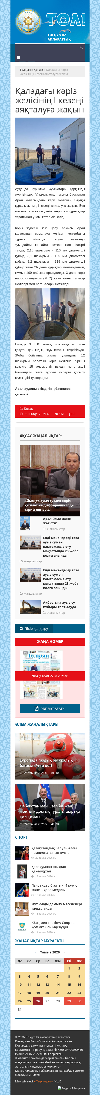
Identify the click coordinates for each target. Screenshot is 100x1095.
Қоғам (28, 408)
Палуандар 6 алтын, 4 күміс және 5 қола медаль (54, 887)
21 (58, 992)
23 (79, 992)
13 (47, 984)
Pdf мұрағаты (53, 708)
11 (29, 984)
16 (79, 984)
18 (29, 992)
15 (69, 984)
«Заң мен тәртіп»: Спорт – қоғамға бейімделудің (53, 924)
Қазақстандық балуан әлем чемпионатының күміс (54, 850)
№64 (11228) (50, 676)
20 (47, 992)
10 (20, 984)
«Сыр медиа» (43, 1081)
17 (20, 992)
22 (69, 992)
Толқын (50, 21)
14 (58, 984)
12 (38, 984)
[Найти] (81, 46)
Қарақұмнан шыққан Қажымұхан (48, 868)
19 (38, 992)
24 (20, 1001)
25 (29, 1001)
